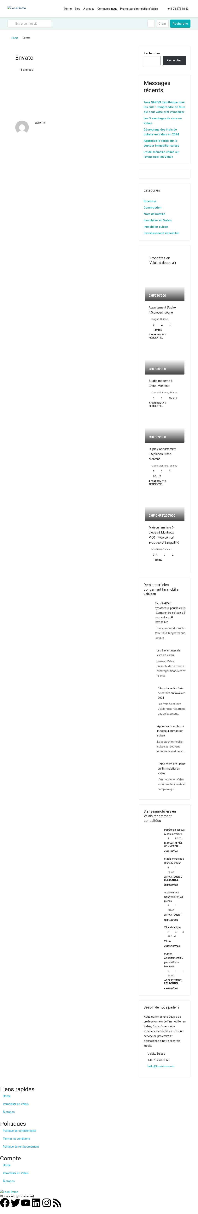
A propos (88, 8)
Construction (152, 207)
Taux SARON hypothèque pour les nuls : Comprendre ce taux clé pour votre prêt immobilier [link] (170, 613)
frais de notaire (154, 214)
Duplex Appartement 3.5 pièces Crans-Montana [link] (162, 454)
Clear (162, 23)
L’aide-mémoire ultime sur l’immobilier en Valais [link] (171, 768)
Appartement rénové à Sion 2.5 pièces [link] (173, 896)
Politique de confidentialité (19, 1130)
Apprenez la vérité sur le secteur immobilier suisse (161, 143)
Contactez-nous (107, 8)
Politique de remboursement (21, 1146)
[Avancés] (151, 24)
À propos (9, 1112)
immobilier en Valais (158, 220)
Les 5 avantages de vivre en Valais (163, 121)
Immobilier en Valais (16, 1104)
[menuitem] (176, 8)
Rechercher (152, 53)
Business (150, 201)
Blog (77, 8)
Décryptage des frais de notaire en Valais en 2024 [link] (171, 693)
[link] (164, 286)
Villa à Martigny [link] (172, 927)
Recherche (180, 23)
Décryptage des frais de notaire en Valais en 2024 (161, 132)
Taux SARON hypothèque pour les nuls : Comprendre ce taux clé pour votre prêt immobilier (164, 107)
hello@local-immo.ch (161, 1066)
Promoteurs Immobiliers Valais (139, 8)
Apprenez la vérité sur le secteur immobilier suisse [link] (170, 731)
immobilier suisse (156, 227)
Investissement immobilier (162, 233)
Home (68, 8)
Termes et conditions (16, 1138)
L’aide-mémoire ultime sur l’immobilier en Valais (162, 154)
